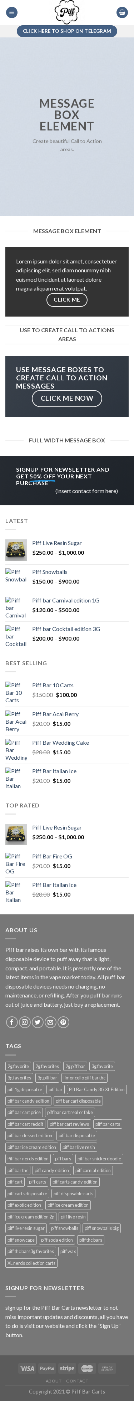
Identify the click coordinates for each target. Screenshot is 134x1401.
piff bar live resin (79, 1147)
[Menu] (12, 13)
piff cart (15, 1182)
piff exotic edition (24, 1205)
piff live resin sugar (26, 1228)
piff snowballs (64, 1228)
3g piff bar (47, 1078)
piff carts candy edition (75, 1182)
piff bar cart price (24, 1112)
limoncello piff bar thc (84, 1078)
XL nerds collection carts (31, 1263)
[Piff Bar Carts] (67, 12)
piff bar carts (107, 1124)
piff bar (56, 1089)
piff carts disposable (27, 1193)
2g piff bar (75, 1066)
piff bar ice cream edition (32, 1147)
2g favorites (47, 1066)
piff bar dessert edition (30, 1135)
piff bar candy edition (28, 1101)
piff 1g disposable (25, 1089)
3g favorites (19, 1078)
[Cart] (122, 13)
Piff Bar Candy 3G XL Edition (97, 1089)
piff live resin (73, 1217)
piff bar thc (18, 1170)
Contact (77, 1381)
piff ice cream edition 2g (31, 1217)
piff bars (63, 1158)
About (54, 1381)
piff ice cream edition (68, 1205)
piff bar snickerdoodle (99, 1158)
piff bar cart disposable (78, 1101)
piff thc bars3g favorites (31, 1251)
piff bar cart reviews (69, 1124)
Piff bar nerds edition (28, 1158)
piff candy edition (52, 1170)
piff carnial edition (93, 1170)
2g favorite (18, 1066)
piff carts (37, 1182)
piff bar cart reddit (25, 1124)
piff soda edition (57, 1240)
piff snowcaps (21, 1240)
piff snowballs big (102, 1228)
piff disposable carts (73, 1193)
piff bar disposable (77, 1135)
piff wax (68, 1251)
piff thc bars (90, 1240)
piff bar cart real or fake (70, 1112)
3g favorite (102, 1066)
